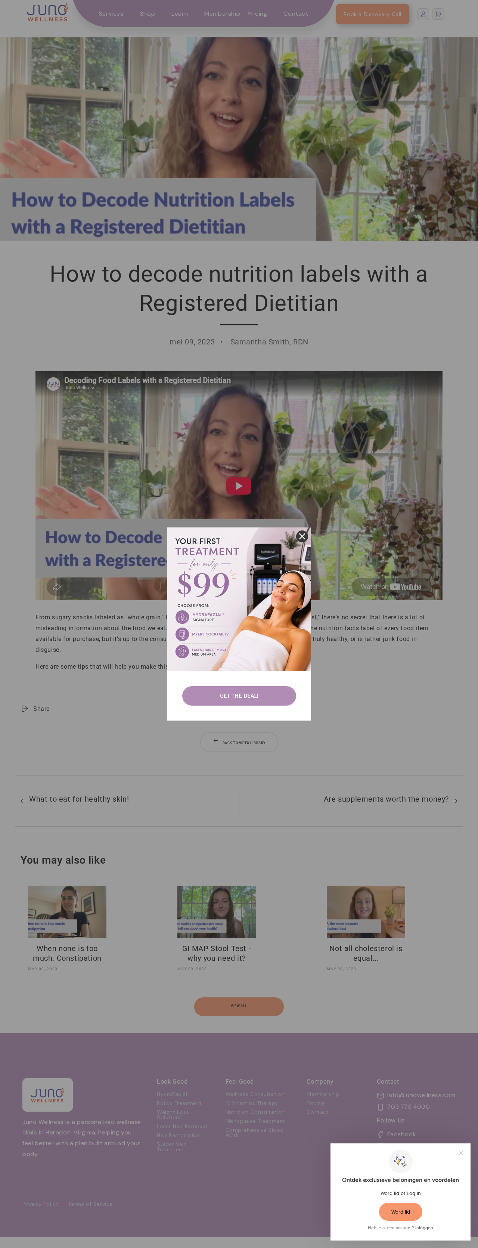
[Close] (302, 536)
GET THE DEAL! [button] (239, 695)
